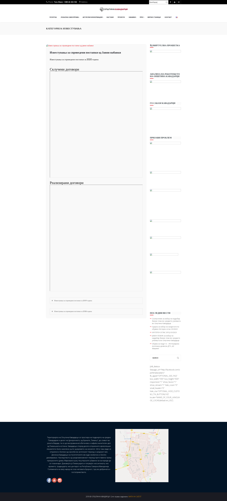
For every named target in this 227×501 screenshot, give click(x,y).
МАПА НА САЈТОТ (135, 496)
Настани (110, 17)
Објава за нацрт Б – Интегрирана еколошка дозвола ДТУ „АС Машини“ (165, 346)
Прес (142, 17)
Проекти (121, 17)
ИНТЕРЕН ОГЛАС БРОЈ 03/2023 (164, 332)
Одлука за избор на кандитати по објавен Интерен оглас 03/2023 (165, 328)
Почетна (53, 17)
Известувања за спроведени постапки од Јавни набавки (85, 52)
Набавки (132, 17)
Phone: (62, 2)
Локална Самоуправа (70, 17)
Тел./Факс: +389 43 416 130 (65, 2)
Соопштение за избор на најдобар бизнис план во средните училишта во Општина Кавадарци (166, 321)
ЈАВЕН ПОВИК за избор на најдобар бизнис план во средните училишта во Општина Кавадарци (166, 338)
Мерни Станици (154, 17)
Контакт (168, 17)
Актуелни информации (93, 17)
